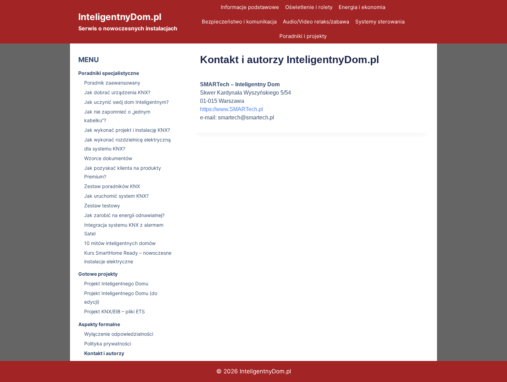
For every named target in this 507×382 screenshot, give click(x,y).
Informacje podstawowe (250, 7)
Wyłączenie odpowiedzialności (118, 334)
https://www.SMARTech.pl (231, 109)
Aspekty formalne (99, 324)
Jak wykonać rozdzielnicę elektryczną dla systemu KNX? (127, 144)
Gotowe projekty (98, 274)
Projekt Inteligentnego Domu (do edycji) (120, 297)
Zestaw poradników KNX (112, 186)
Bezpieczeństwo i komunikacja (239, 21)
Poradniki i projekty (303, 36)
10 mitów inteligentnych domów (120, 243)
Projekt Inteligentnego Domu (116, 283)
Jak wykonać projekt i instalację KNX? (127, 130)
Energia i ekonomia (362, 7)
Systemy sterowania (380, 21)
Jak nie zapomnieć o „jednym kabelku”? (117, 116)
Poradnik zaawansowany (112, 83)
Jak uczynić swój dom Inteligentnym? (126, 102)
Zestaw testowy (102, 205)
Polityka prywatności (107, 343)
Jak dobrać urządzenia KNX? (117, 92)
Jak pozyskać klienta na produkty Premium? (122, 172)
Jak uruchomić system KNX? (116, 196)
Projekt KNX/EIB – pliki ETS (114, 311)
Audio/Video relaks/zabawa (316, 21)
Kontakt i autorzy (104, 353)
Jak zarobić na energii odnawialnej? (124, 215)
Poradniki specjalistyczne (108, 73)
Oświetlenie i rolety (308, 7)
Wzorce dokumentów (108, 158)
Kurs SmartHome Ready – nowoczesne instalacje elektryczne (127, 257)
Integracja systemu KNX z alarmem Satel (123, 229)
